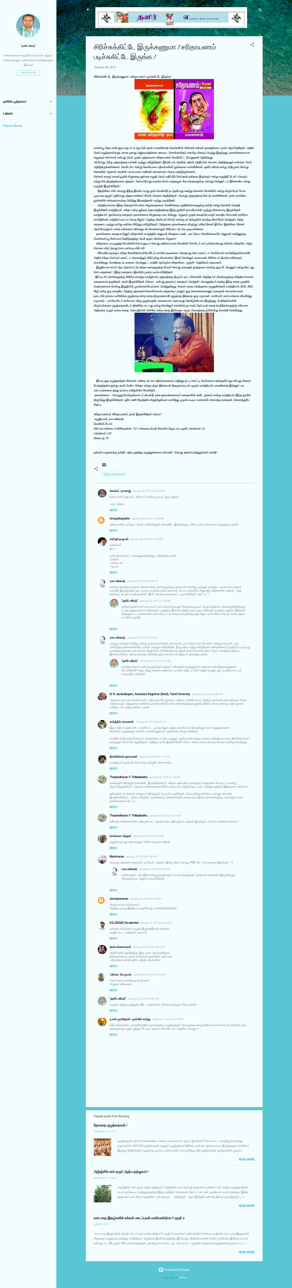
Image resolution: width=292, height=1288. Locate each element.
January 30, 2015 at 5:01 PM (155, 660)
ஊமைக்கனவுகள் (120, 947)
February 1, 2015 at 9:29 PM (168, 1019)
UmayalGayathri (120, 518)
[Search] (260, 11)
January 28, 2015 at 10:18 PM (146, 539)
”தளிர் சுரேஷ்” (130, 600)
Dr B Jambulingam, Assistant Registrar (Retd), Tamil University (150, 694)
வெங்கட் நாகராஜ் (120, 491)
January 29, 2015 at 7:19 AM (154, 756)
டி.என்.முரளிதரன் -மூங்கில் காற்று (130, 1019)
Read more (247, 1159)
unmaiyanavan (119, 898)
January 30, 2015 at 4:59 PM (155, 600)
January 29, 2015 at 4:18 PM (145, 898)
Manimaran (117, 856)
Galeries (183, 1277)
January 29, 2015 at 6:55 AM (207, 694)
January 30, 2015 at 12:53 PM (149, 974)
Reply (114, 510)
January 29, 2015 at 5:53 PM (154, 869)
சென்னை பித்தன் (120, 836)
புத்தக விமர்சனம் (114, 474)
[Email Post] (104, 466)
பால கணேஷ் (117, 581)
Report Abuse (12, 126)
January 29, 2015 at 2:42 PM (148, 836)
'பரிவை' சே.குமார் (120, 974)
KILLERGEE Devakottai (124, 923)
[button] (252, 45)
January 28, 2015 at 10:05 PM (147, 518)
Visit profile (28, 72)
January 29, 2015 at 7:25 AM (164, 815)
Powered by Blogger (176, 1269)
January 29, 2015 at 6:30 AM (142, 581)
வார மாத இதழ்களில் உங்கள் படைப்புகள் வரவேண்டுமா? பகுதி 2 (139, 1218)
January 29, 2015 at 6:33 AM (142, 637)
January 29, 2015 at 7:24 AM (164, 777)
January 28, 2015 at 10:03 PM (148, 490)
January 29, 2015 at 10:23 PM (149, 946)
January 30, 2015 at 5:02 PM (143, 998)
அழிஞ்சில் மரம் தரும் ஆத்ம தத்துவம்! (121, 1171)
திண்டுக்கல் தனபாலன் (123, 756)
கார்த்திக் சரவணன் (122, 722)
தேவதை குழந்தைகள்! (110, 1125)
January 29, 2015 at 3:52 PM (141, 856)
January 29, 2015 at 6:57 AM (150, 721)
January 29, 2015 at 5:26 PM (155, 922)
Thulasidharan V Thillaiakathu (129, 777)
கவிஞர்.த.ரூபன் (119, 539)
